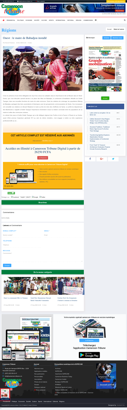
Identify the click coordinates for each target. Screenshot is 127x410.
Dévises (35, 405)
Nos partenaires (39, 374)
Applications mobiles (40, 371)
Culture (44, 20)
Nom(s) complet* (9, 231)
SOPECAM (58, 371)
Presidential (11, 20)
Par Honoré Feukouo (9, 42)
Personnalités (38, 376)
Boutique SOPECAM (61, 382)
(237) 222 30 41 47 (9, 1)
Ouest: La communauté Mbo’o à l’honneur (16, 298)
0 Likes (30, 42)
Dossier (36, 384)
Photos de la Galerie (40, 382)
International (60, 20)
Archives (58, 368)
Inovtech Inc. (121, 405)
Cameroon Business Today (63, 376)
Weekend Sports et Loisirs (63, 387)
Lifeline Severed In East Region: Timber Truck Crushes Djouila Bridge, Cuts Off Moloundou (100, 121)
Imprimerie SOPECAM (62, 374)
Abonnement (120, 1)
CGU (20, 405)
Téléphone (7, 241)
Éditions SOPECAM (61, 390)
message (6, 250)
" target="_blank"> (25, 197)
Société (36, 20)
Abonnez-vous (117, 38)
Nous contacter (41, 1)
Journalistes (38, 379)
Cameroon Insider (60, 379)
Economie (29, 20)
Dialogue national (39, 387)
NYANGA (58, 384)
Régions (78, 20)
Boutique (111, 1)
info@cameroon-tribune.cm (25, 1)
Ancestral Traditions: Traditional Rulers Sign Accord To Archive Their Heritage (100, 129)
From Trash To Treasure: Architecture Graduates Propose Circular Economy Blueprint (100, 147)
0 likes (18, 305)
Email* (46, 231)
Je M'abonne (43, 158)
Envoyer (7, 265)
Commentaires (88, 20)
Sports (51, 20)
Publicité (25, 405)
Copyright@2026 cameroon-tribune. (10, 405)
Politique (20, 20)
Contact (30, 405)
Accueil (109, 29)
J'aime (10, 193)
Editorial (70, 20)
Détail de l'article (119, 29)
